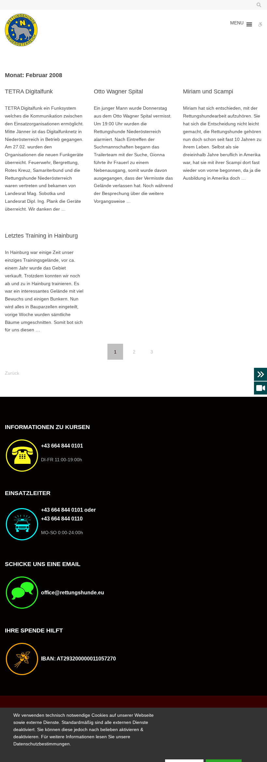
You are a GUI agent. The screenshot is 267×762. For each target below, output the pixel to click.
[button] (237, 24)
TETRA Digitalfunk (29, 91)
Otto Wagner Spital (118, 91)
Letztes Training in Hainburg (41, 235)
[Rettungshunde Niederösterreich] (21, 30)
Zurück (12, 373)
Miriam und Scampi (208, 91)
